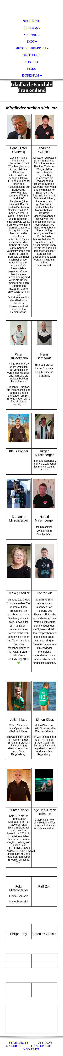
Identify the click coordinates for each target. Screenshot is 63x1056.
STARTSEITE (31, 21)
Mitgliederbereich (30, 48)
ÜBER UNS (30, 28)
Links (31, 68)
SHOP (30, 41)
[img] (31, 9)
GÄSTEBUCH (31, 55)
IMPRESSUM (30, 75)
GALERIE (30, 34)
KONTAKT (32, 62)
